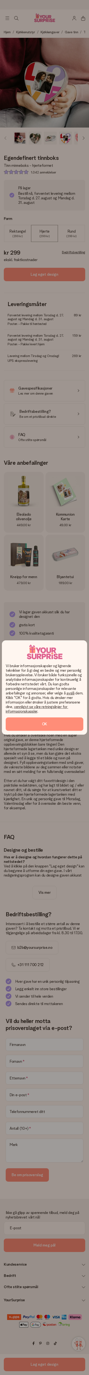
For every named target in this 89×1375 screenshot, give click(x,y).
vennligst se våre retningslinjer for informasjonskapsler (37, 709)
